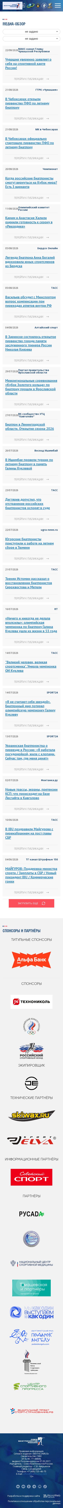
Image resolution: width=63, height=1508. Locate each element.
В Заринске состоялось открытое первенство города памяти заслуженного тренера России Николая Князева (30, 343)
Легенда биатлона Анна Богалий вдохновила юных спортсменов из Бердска (30, 261)
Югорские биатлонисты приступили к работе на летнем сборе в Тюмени (29, 543)
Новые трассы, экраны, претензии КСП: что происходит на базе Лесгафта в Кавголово (31, 793)
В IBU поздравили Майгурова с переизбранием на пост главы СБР (29, 833)
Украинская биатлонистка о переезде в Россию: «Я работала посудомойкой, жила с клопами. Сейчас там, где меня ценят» (30, 751)
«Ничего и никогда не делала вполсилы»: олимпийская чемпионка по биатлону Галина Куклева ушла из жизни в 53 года (31, 624)
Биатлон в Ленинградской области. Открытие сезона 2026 (29, 426)
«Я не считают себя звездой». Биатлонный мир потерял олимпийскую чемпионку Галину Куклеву (30, 708)
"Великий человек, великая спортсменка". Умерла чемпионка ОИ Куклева (30, 666)
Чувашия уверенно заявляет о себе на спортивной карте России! (28, 63)
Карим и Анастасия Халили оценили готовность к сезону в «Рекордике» (28, 222)
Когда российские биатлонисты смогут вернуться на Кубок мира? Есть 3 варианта (31, 182)
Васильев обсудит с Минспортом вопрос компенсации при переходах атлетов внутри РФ (30, 301)
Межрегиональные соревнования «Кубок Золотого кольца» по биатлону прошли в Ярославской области (31, 386)
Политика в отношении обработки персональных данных (34, 1502)
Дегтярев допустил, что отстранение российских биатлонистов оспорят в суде (27, 503)
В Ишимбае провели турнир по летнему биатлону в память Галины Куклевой (29, 464)
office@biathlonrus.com (35, 1473)
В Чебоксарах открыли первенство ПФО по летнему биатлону (27, 103)
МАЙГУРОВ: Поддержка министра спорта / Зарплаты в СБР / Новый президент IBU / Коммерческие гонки (31, 875)
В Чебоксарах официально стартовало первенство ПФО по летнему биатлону (29, 142)
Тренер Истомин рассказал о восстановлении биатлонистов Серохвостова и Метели (28, 583)
